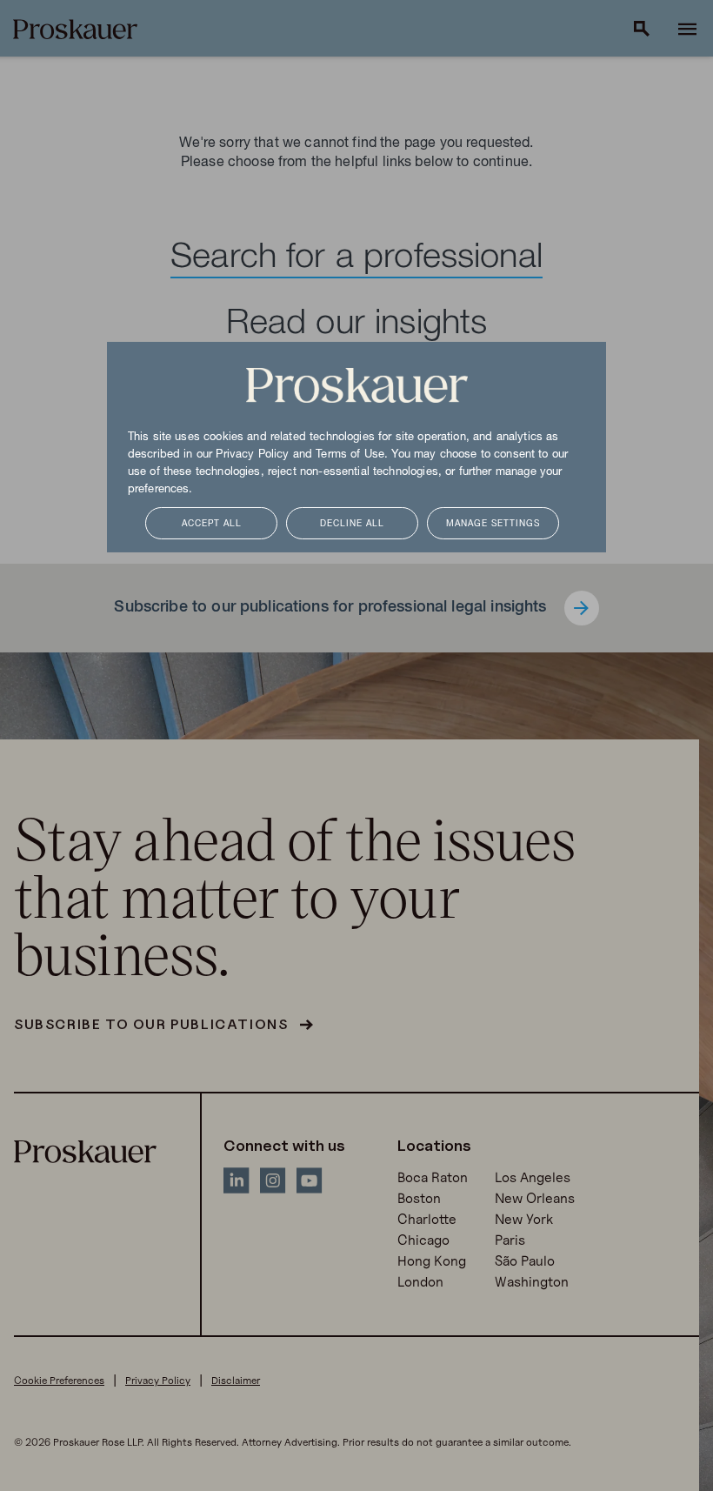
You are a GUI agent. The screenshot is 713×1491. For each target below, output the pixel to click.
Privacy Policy (252, 455)
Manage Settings (493, 524)
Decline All (352, 524)
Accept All (212, 524)
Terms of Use (350, 455)
